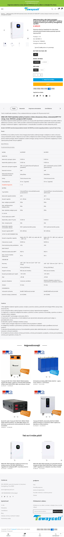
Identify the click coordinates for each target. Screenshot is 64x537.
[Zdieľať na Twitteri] (37, 96)
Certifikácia (48, 108)
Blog (2, 513)
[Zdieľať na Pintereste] (40, 95)
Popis (13, 108)
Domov (3, 13)
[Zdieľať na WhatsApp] (49, 96)
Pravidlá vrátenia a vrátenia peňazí (42, 492)
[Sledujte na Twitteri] (4, 497)
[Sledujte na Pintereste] (13, 497)
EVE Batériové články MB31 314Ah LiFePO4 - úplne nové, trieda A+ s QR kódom (47, 381)
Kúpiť (48, 84)
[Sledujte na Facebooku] (1, 497)
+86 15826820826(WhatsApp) (32, 1)
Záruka (35, 495)
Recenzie (22, 108)
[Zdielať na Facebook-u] (34, 96)
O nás (2, 505)
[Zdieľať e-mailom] (46, 96)
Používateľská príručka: (8, 147)
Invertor (41, 43)
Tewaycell (9, 531)
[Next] (28, 30)
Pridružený (4, 508)
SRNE (39, 36)
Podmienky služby (6, 518)
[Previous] (4, 30)
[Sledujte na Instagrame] (7, 497)
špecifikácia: (5, 144)
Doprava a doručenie (35, 108)
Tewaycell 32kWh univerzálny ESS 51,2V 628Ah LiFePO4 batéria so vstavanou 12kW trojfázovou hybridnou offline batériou (46, 422)
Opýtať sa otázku (38, 92)
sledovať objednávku (38, 490)
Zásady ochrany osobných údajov (10, 516)
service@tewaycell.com (32, 3)
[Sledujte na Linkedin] (10, 497)
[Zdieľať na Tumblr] (43, 95)
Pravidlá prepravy (38, 487)
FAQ (34, 484)
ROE (45, 43)
